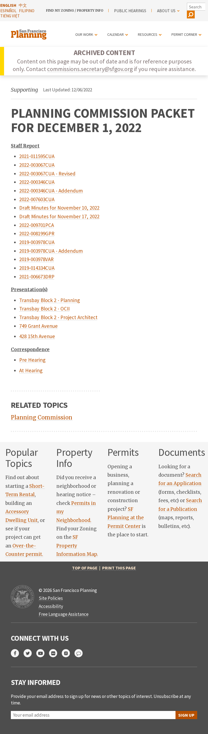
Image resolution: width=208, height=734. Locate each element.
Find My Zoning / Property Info (74, 10)
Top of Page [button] (85, 567)
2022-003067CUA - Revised (47, 173)
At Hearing (31, 370)
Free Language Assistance (64, 614)
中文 (23, 5)
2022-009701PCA (36, 225)
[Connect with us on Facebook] (17, 653)
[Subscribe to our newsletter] (80, 653)
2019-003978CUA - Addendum (51, 251)
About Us (166, 10)
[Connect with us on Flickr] (55, 653)
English (8, 5)
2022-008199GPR (36, 233)
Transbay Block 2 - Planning (49, 300)
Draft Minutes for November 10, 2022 (59, 207)
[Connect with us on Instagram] (68, 653)
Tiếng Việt (10, 15)
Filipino (26, 10)
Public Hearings (130, 10)
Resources (147, 34)
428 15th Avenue (37, 336)
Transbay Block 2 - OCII (44, 308)
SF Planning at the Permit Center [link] (126, 517)
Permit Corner (184, 34)
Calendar (115, 34)
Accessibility (51, 606)
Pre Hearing (32, 360)
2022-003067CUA (36, 165)
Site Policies (51, 598)
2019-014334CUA (36, 268)
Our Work (84, 34)
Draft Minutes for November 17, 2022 (59, 216)
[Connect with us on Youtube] (42, 653)
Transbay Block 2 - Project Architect (58, 317)
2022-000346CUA (36, 182)
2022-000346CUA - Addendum (51, 190)
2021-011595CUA (36, 156)
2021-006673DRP (36, 276)
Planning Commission (41, 417)
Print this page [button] (119, 567)
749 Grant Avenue (38, 326)
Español (8, 10)
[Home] (29, 31)
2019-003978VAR (36, 259)
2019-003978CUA (36, 242)
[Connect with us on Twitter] (30, 653)
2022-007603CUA (36, 199)
